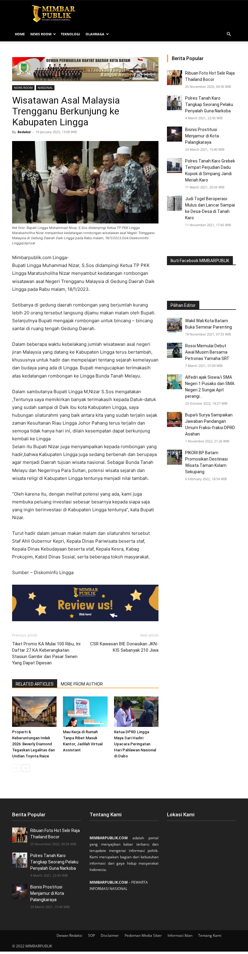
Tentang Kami (209, 935)
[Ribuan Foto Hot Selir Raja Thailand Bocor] (174, 77)
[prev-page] (16, 768)
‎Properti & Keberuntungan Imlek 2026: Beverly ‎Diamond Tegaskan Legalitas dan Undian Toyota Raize (33, 744)
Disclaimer (110, 935)
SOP (91, 935)
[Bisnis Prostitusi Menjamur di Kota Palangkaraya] (174, 134)
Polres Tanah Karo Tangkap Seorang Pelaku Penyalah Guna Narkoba (209, 104)
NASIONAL (45, 87)
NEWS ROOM (40, 34)
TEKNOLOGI (70, 34)
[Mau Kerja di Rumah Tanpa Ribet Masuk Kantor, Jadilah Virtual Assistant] (85, 711)
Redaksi (24, 132)
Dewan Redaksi (69, 935)
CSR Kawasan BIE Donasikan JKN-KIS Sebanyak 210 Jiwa (124, 647)
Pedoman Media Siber (143, 935)
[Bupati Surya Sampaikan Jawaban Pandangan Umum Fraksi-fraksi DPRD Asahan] (174, 419)
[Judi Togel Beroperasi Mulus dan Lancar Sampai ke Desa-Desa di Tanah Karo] (174, 203)
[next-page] (25, 768)
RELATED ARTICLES (35, 684)
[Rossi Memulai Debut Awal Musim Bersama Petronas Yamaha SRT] (174, 350)
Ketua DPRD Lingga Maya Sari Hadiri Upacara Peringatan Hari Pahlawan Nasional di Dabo (135, 744)
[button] (228, 34)
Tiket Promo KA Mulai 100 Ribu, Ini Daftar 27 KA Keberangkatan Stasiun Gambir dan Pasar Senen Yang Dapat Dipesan (46, 653)
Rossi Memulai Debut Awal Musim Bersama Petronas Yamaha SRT (207, 352)
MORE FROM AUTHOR (82, 684)
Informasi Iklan (180, 935)
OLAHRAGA (95, 34)
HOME (20, 34)
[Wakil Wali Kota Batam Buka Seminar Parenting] (174, 325)
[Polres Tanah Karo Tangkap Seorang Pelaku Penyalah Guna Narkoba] (174, 102)
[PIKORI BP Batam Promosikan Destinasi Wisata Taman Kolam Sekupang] (174, 457)
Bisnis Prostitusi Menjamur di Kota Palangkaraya (202, 136)
